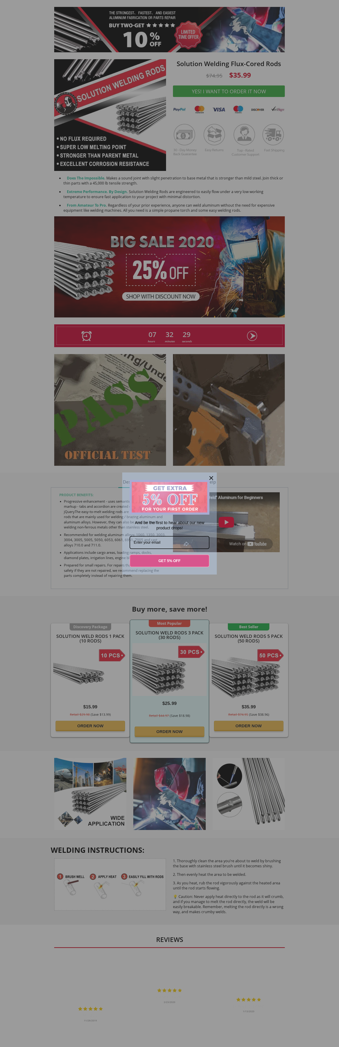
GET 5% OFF (169, 561)
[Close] (211, 478)
